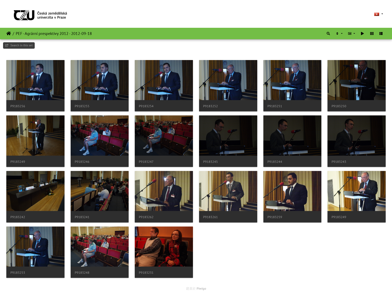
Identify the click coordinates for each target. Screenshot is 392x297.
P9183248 (82, 273)
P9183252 (210, 106)
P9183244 (274, 162)
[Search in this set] (328, 33)
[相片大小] (351, 33)
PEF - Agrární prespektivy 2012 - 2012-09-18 (54, 33)
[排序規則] (339, 33)
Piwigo (201, 288)
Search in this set (21, 45)
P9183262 (146, 217)
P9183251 (274, 106)
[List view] (381, 33)
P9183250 (339, 106)
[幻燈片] (362, 33)
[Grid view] (371, 33)
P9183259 (274, 217)
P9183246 (82, 162)
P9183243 (339, 162)
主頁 (8, 33)
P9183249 (17, 162)
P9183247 (146, 162)
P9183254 (146, 106)
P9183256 (17, 106)
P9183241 (82, 217)
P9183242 (17, 217)
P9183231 (146, 273)
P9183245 (210, 162)
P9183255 (82, 106)
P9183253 (17, 273)
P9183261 (210, 217)
